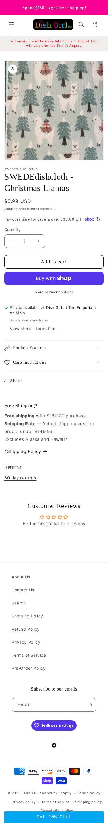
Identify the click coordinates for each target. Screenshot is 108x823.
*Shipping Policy (22, 451)
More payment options (54, 292)
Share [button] (16, 380)
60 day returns (20, 478)
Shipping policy (88, 802)
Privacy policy (24, 802)
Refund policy (89, 793)
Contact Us (23, 589)
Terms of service (55, 802)
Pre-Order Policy (29, 668)
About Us (21, 576)
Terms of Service (29, 655)
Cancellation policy (57, 811)
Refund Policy (26, 629)
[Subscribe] (90, 705)
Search (19, 602)
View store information (32, 328)
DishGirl (30, 793)
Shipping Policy (27, 615)
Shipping (11, 208)
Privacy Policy (26, 642)
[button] (11, 24)
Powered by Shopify (54, 793)
